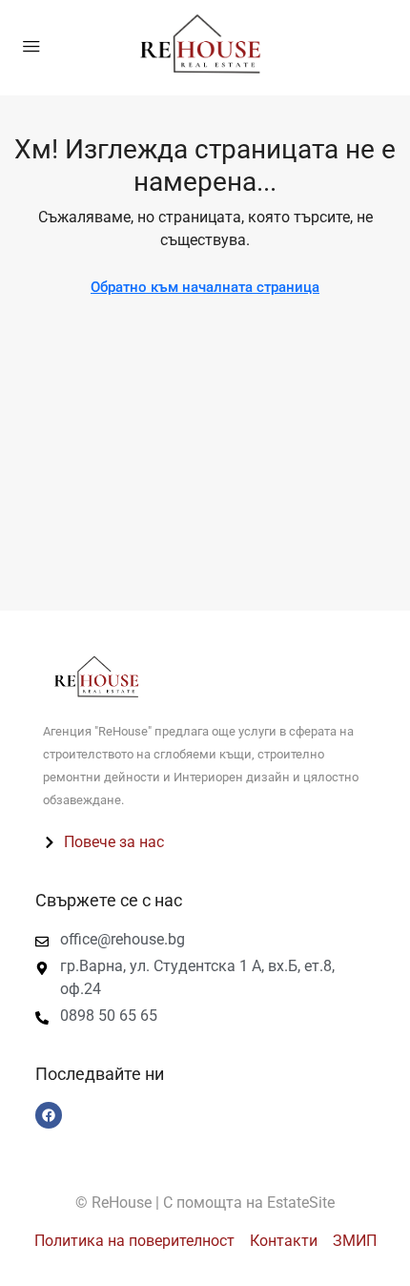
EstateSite (301, 1202)
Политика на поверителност (134, 1241)
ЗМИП (355, 1241)
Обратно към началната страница (205, 287)
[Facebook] (48, 1115)
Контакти (284, 1241)
